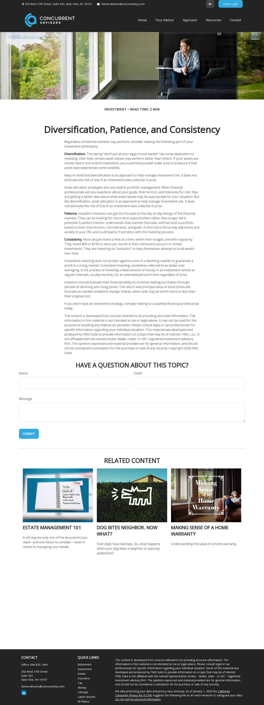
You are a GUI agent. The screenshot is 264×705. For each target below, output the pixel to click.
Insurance (84, 678)
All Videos (84, 701)
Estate (82, 674)
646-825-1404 (39, 664)
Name (23, 373)
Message (25, 399)
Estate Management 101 (52, 527)
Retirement (85, 664)
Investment (85, 669)
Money (82, 687)
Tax (80, 683)
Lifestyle (83, 692)
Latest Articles (86, 697)
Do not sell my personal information (138, 699)
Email (138, 373)
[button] (142, 20)
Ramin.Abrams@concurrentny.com (123, 4)
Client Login (230, 4)
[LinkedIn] (210, 4)
